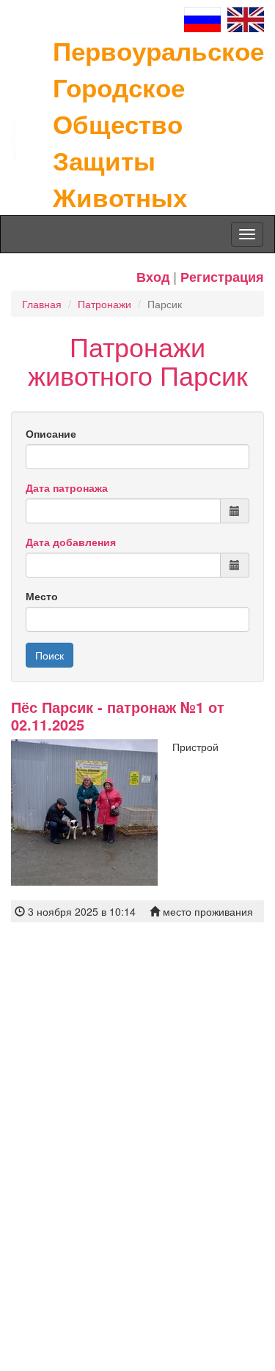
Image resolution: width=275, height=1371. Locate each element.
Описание (51, 433)
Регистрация (222, 276)
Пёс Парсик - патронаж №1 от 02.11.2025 (117, 715)
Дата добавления (71, 541)
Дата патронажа (67, 487)
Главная (42, 303)
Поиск (49, 655)
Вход (152, 276)
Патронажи (104, 303)
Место (42, 596)
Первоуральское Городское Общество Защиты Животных (158, 123)
